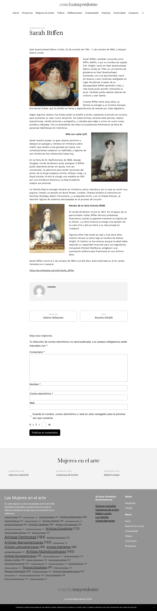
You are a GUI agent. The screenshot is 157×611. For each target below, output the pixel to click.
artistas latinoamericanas (25, 547)
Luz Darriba (102, 517)
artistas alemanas (49, 517)
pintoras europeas (63, 568)
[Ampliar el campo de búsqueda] (142, 13)
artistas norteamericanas (23, 555)
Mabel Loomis (112, 475)
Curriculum (131, 541)
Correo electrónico (41, 393)
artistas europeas (41, 533)
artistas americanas (73, 517)
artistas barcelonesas (73, 521)
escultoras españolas (60, 560)
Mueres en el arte (134, 526)
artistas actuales (13, 517)
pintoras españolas (37, 567)
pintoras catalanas (13, 568)
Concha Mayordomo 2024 (78, 599)
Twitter (129, 508)
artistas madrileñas (61, 547)
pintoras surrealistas (38, 579)
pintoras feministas (18, 571)
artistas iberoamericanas (28, 542)
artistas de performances (35, 529)
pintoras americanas (58, 564)
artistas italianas (60, 543)
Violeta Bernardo (105, 520)
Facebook (130, 503)
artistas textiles (15, 560)
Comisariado (131, 531)
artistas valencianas (36, 560)
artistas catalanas (41, 524)
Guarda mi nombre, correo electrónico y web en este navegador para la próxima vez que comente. (79, 416)
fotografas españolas (17, 563)
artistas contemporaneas (15, 529)
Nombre (35, 384)
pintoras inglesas (11, 575)
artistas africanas (30, 517)
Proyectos (130, 546)
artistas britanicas (16, 524)
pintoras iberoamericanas (68, 571)
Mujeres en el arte (37, 28)
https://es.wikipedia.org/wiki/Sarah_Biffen (51, 270)
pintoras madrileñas (55, 575)
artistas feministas (25, 537)
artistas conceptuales (68, 524)
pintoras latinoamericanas (31, 575)
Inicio (128, 521)
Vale (139, 607)
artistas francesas (58, 537)
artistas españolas (63, 528)
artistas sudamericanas (52, 556)
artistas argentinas (33, 521)
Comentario (37, 352)
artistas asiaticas (53, 521)
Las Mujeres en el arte (25, 497)
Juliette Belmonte (53, 317)
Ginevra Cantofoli (19, 475)
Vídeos (128, 536)
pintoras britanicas (77, 564)
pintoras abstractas (39, 564)
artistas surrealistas (73, 556)
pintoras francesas (42, 571)
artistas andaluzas (14, 521)
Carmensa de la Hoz (67, 475)
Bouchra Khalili (104, 317)
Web (32, 402)
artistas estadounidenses (17, 533)
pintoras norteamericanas (16, 579)
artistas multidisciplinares (50, 551)
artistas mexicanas (15, 552)
